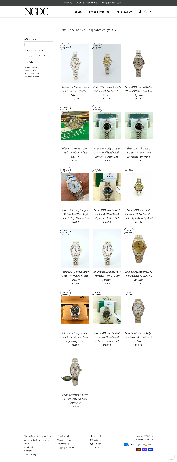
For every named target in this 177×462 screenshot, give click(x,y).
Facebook (97, 436)
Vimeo (96, 447)
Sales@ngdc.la (30, 450)
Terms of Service (64, 440)
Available (28, 56)
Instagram (97, 440)
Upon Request (44, 56)
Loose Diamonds (99, 12)
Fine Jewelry (125, 12)
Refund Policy (30, 454)
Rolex (78, 12)
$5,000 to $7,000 (31, 67)
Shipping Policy (64, 436)
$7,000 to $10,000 (31, 70)
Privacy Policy (63, 443)
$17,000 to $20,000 (32, 77)
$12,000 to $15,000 (32, 73)
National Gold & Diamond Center (38, 436)
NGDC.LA (148, 436)
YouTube (97, 443)
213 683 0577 (29, 447)
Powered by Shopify (144, 439)
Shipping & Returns (65, 447)
